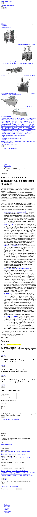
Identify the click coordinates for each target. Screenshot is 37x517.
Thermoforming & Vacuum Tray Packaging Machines (15, 118)
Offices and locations (8, 5)
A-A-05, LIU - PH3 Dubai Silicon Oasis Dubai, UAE (15, 458)
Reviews (12, 141)
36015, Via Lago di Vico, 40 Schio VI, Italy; (13, 454)
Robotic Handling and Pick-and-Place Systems (13, 129)
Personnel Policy (8, 142)
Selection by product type (8, 138)
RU (5, 7)
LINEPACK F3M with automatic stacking (16, 268)
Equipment (4, 25)
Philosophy (25, 141)
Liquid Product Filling (13, 472)
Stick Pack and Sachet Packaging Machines (18, 122)
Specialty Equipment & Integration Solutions (13, 135)
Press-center (8, 144)
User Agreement (13, 486)
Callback (3, 24)
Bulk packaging (31, 472)
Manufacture (18, 141)
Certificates (25, 471)
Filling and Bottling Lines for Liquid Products (18, 118)
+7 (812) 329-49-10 (7, 148)
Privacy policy (5, 486)
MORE (3, 355)
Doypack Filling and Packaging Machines (17, 121)
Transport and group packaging (22, 474)
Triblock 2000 (8, 293)
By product (4, 136)
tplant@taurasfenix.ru (6, 444)
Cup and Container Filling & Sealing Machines (18, 93)
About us (3, 139)
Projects (3, 144)
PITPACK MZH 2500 (10, 316)
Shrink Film (18, 138)
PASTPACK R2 (9, 224)
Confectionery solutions (7, 474)
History (3, 141)
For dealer (19, 471)
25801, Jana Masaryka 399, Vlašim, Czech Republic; (15, 451)
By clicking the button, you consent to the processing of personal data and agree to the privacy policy (18, 414)
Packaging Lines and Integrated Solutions (12, 132)
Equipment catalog (6, 27)
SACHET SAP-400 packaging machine (15, 212)
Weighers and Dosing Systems (12, 126)
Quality (7, 141)
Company (3, 471)
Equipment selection (10, 475)
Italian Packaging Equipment (23, 133)
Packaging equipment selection (25, 475)
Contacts (14, 144)
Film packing (23, 472)
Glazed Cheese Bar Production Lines (24, 127)
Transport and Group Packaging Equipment (19, 130)
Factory (14, 471)
